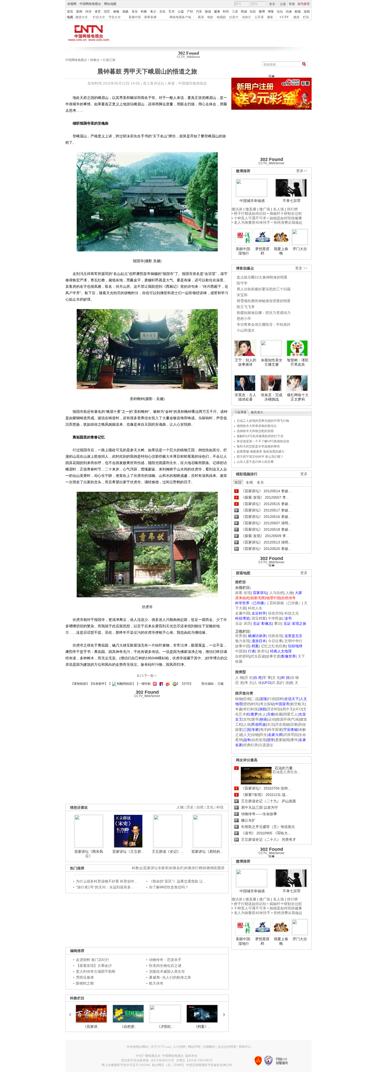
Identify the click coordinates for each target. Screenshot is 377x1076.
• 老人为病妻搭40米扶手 (251, 222)
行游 (271, 699)
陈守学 (242, 283)
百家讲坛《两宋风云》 (88, 853)
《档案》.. (202, 1026)
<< (71, 1012)
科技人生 (255, 608)
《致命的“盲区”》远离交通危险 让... (177, 881)
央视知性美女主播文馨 (271, 362)
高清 (201, 17)
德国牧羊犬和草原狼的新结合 (257, 426)
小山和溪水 (246, 330)
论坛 (280, 11)
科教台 (95, 60)
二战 (255, 699)
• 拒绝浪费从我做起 (286, 222)
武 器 (276, 683)
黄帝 (255, 719)
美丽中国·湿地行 (243, 251)
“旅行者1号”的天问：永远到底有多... (105, 887)
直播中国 (134, 17)
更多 (303, 474)
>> (222, 1012)
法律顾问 (209, 1047)
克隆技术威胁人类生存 (167, 971)
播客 (270, 17)
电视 (70, 17)
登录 (272, 4)
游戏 (307, 11)
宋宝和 (242, 295)
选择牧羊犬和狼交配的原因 (255, 431)
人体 (247, 724)
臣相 (247, 699)
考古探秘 (267, 704)
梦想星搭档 (262, 251)
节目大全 (114, 17)
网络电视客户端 (180, 17)
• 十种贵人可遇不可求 (249, 218)
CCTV (284, 17)
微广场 (264, 209)
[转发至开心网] (154, 683)
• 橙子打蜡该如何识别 (249, 213)
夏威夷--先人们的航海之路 (170, 977)
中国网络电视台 (90, 4)
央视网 (71, 4)
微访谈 (237, 209)
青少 (153, 11)
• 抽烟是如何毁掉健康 (284, 218)
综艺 (107, 11)
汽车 (199, 11)
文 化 (276, 677)
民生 (263, 735)
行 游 (285, 683)
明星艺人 (290, 714)
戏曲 (125, 11)
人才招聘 (179, 1047)
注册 (283, 4)
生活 (270, 724)
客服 (292, 4)
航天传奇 (156, 983)
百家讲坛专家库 (155, 868)
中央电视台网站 (137, 1047)
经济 (88, 11)
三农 (235, 11)
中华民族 (275, 618)
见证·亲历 (243, 623)
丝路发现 (275, 636)
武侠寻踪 (290, 735)
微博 (262, 11)
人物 (289, 593)
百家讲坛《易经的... (207, 851)
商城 (244, 11)
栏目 (306, 17)
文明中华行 (293, 641)
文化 (162, 11)
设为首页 (303, 4)
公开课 (259, 17)
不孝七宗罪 (292, 201)
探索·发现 (243, 593)
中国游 (240, 651)
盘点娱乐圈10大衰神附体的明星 (262, 277)
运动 (271, 719)
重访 (277, 623)
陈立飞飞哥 (246, 307)
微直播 (250, 209)
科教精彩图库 (214, 868)
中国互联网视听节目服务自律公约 (209, 1065)
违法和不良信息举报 (135, 1060)
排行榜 (292, 209)
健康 (217, 11)
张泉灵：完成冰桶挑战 (271, 397)
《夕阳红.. (165, 1026)
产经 (190, 11)
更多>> (301, 171)
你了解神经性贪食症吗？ (168, 887)
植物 (238, 699)
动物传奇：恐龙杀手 (165, 960)
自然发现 (259, 740)
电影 (210, 17)
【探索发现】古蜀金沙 (94, 966)
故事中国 (242, 646)
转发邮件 (98, 683)
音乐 (135, 11)
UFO (298, 709)
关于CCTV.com (161, 1047)
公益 (181, 11)
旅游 (208, 11)
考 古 (248, 683)
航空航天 (298, 704)
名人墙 (278, 209)
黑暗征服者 (85, 977)
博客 (271, 11)
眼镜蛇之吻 (85, 983)
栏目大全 (99, 17)
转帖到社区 (124, 683)
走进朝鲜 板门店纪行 (92, 960)
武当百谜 (258, 656)
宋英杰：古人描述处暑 (245, 397)
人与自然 (276, 593)
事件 (294, 740)
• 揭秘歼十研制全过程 (284, 213)
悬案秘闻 (282, 740)
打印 (187, 683)
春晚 (116, 11)
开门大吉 (300, 249)
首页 (70, 11)
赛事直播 (150, 17)
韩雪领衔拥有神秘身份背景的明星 (264, 301)
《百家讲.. (91, 1026)
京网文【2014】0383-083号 (194, 1060)
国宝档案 (259, 618)
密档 (247, 704)
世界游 (240, 636)
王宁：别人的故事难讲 (245, 362)
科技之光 (291, 613)
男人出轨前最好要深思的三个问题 (264, 289)
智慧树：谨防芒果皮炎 (298, 362)
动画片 (246, 17)
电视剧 (221, 17)
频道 (296, 17)
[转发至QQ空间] (174, 683)
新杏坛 (262, 651)
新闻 (79, 11)
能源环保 (283, 719)
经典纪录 (250, 745)
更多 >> (301, 268)
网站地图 (110, 4)
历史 (190, 807)
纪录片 (234, 17)
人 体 (258, 683)
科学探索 (275, 729)
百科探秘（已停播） (286, 603)
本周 (249, 482)
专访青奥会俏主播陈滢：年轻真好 (264, 324)
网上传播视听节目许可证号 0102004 (126, 1065)
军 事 (267, 677)
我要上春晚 (281, 251)
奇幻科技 (250, 709)
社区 (253, 11)
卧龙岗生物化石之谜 (165, 966)
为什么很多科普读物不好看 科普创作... (106, 881)
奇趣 (238, 709)
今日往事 (275, 641)
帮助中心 (245, 1047)
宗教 (294, 724)
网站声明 (194, 1047)
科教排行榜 (193, 868)
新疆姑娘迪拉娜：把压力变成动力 (264, 313)
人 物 (239, 677)
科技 (220, 807)
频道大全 (81, 17)
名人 (262, 714)
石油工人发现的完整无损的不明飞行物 (263, 421)
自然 (200, 807)
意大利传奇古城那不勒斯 (95, 971)
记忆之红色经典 (273, 646)
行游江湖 (109, 60)
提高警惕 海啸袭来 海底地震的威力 (260, 451)
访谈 (289, 11)
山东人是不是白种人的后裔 (255, 462)
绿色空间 (275, 613)
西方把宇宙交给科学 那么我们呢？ (260, 456)
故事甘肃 (273, 656)
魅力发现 (242, 641)
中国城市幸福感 (252, 201)
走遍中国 (242, 613)
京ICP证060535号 (162, 1060)
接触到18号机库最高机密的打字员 (260, 436)
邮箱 (298, 11)
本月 (260, 482)
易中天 (287, 709)
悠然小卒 (244, 318)
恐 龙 (239, 683)
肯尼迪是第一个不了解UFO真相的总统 (263, 441)
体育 (98, 11)
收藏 (278, 714)
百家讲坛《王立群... (128, 851)
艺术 (171, 11)
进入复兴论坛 (153, 83)
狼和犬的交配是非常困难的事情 (258, 446)
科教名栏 (176, 868)
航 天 (294, 683)
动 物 (295, 677)
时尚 (226, 11)
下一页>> (150, 676)
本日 (238, 482)
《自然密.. (128, 1026)
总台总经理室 (227, 1047)
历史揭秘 (282, 724)
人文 (247, 735)
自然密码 (242, 656)
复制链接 (80, 683)
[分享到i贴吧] (160, 683)
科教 (144, 11)
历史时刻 (274, 709)
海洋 (263, 729)
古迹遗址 (266, 745)
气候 (295, 719)
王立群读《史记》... (168, 851)
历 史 (248, 677)
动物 (255, 735)
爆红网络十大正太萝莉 (298, 397)
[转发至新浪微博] (167, 683)
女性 (247, 719)
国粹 (279, 699)
